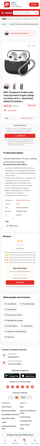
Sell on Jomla (6, 407)
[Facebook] (7, 387)
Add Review (20, 282)
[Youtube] (27, 387)
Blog (21, 407)
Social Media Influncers (10, 414)
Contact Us (6, 403)
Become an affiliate (9, 411)
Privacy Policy (25, 417)
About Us (23, 403)
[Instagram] (12, 387)
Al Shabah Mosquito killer (9, 427)
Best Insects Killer (8, 418)
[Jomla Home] (6, 12)
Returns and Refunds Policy (27, 412)
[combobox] (24, 13)
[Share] (33, 46)
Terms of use (25, 425)
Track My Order (26, 421)
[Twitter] (17, 387)
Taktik (4, 422)
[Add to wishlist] (29, 45)
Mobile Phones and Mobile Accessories (24, 24)
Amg (17, 204)
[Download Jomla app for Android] (12, 375)
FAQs (22, 429)
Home (4, 24)
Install (34, 4)
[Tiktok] (22, 387)
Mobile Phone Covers (23, 200)
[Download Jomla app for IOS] (28, 375)
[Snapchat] (32, 387)
